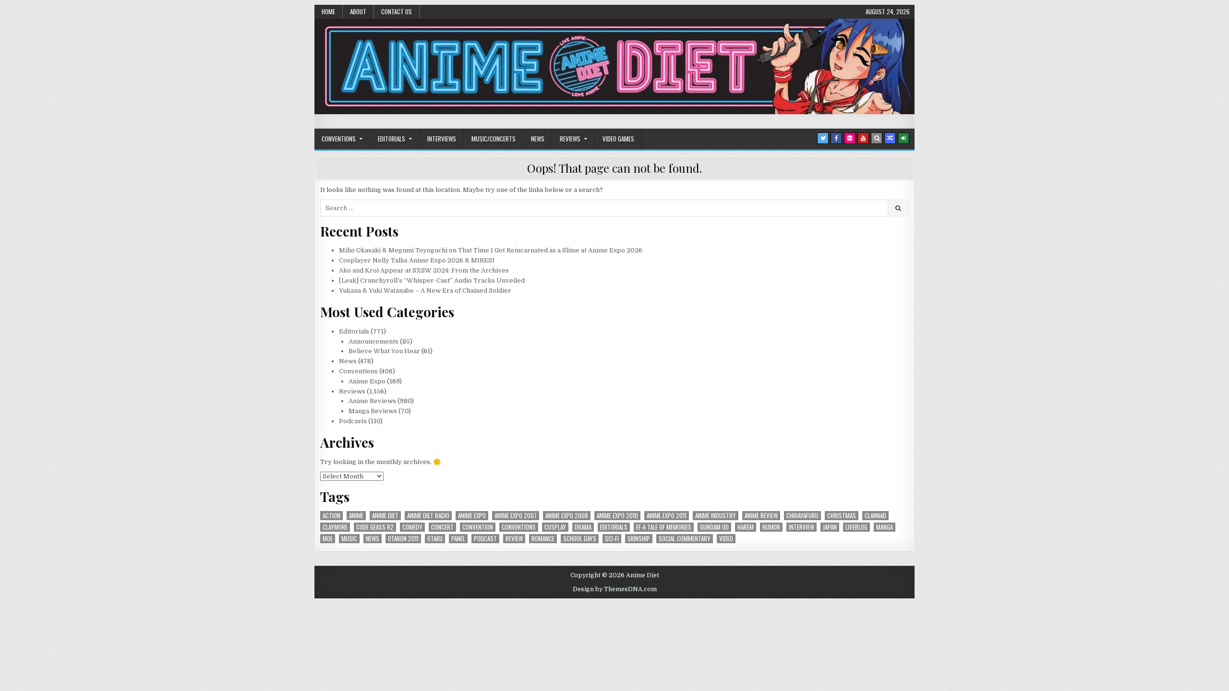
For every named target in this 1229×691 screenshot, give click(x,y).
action (331, 515)
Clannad (875, 515)
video (726, 538)
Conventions (339, 138)
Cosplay (555, 527)
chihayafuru (802, 515)
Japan (830, 527)
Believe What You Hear (384, 351)
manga (884, 527)
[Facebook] (836, 138)
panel (458, 538)
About (358, 11)
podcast (485, 538)
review (514, 538)
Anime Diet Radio (428, 515)
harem (745, 527)
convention (477, 527)
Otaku (435, 538)
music (349, 538)
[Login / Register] (903, 138)
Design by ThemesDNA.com (615, 589)
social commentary (685, 538)
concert (442, 527)
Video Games (618, 138)
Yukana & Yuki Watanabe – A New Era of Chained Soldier (425, 290)
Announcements (373, 341)
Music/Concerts (493, 138)
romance (542, 538)
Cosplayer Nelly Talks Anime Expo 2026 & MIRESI (416, 260)
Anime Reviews (372, 401)
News (537, 138)
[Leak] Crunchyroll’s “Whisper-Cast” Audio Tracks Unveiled (432, 280)
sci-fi (612, 538)
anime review (761, 515)
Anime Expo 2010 (617, 515)
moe (328, 538)
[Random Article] (890, 138)
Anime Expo (367, 381)
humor (771, 527)
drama (583, 527)
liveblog (856, 527)
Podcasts (353, 421)
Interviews (441, 138)
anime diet (385, 515)
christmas (841, 515)
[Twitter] (823, 138)
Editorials (391, 138)
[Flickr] (849, 138)
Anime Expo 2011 (667, 515)
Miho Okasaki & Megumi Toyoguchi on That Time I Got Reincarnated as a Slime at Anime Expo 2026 (490, 250)
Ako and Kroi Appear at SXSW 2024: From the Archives (424, 270)
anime (356, 515)
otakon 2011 (403, 538)
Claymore (335, 527)
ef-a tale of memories (663, 527)
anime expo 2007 (515, 515)
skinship (638, 538)
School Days (579, 538)
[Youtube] (863, 138)
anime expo (472, 515)
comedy (412, 527)
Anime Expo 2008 (566, 515)
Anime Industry (715, 515)
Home (328, 11)
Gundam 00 (714, 527)
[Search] (876, 138)
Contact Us (396, 11)
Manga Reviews (373, 411)
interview (801, 527)
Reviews (570, 138)
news (372, 538)
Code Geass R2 (375, 527)
